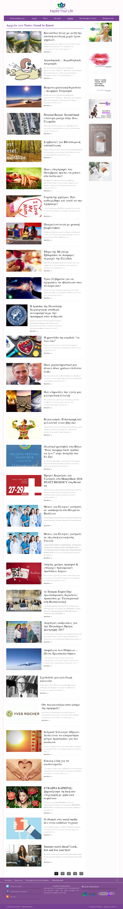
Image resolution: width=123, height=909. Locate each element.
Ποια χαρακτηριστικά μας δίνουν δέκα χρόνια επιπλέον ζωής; (63, 368)
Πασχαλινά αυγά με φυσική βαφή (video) (62, 226)
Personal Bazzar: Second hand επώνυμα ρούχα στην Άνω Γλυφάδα (61, 118)
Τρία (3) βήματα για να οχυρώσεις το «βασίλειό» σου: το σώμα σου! (63, 282)
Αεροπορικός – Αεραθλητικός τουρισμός (62, 61)
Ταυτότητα (8, 880)
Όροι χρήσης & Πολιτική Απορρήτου (37, 880)
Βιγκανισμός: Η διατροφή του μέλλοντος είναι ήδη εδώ (63, 421)
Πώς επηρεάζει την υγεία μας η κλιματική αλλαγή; (63, 393)
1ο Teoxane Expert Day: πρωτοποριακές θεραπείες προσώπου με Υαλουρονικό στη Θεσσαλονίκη (61, 597)
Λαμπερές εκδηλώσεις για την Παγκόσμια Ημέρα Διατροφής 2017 (60, 626)
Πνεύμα (57, 18)
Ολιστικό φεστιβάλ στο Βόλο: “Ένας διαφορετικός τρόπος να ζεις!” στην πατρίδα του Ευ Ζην (63, 452)
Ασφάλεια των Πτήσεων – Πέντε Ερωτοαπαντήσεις (60, 651)
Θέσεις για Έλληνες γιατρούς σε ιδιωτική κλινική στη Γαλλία (62, 537)
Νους (45, 18)
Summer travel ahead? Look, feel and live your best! (60, 848)
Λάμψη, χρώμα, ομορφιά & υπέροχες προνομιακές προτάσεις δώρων (61, 568)
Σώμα (34, 18)
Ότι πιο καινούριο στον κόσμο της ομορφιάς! (61, 706)
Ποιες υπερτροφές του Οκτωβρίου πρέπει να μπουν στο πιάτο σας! (62, 172)
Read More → (48, 52)
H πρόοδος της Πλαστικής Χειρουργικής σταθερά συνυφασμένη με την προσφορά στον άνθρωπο (46, 311)
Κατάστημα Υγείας (88, 18)
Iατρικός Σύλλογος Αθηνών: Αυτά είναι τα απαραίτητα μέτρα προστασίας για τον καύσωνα (62, 737)
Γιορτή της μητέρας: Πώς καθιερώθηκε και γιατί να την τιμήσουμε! (63, 200)
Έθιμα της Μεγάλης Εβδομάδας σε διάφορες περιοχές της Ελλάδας (59, 255)
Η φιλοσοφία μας (17, 18)
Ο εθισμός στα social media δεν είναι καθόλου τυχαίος (61, 821)
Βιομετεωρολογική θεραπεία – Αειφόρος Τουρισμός (62, 89)
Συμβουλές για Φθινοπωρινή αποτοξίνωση (62, 143)
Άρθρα (70, 18)
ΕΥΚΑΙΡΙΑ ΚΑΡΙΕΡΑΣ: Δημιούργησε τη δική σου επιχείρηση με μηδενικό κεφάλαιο (59, 793)
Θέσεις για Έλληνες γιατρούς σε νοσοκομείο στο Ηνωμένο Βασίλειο (62, 510)
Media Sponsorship (57, 880)
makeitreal (113, 907)
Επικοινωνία (108, 18)
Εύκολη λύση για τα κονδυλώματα (56, 762)
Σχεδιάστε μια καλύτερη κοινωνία (56, 679)
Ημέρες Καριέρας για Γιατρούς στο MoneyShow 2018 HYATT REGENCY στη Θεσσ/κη (63, 480)
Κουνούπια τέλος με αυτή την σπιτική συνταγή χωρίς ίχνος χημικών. (63, 36)
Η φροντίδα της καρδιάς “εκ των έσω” (62, 339)
